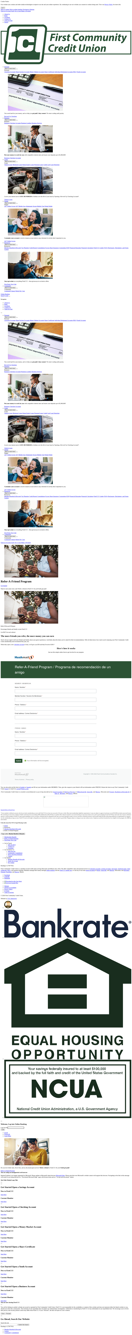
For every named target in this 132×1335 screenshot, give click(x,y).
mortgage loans (122, 869)
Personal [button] (6, 67)
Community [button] (7, 286)
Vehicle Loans (8, 164)
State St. (57, 793)
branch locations (58, 792)
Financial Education (75, 248)
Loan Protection (54, 164)
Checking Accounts (9, 72)
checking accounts (95, 869)
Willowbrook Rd (81, 792)
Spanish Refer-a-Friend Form (8, 810)
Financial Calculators (87, 248)
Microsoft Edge (60, 1175)
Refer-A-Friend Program (11, 838)
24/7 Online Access (9, 206)
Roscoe (70, 793)
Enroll (6, 1133)
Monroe (98, 792)
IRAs (9, 870)
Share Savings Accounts (23, 72)
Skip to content (5, 9)
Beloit (98, 870)
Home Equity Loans (28, 164)
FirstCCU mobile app (66, 870)
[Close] (17, 203)
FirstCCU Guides (99, 248)
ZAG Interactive (12, 898)
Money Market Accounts (37, 72)
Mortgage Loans (17, 164)
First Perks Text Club (10, 840)
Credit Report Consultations (37, 248)
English (22, 787)
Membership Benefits (10, 837)
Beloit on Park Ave (69, 792)
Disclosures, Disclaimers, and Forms (118, 248)
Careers (6, 249)
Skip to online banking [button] (16, 9)
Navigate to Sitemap (28, 9)
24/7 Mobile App (20, 206)
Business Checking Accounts (12, 123)
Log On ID (4, 1127)
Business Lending (26, 123)
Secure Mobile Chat (38, 206)
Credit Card (46, 164)
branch (7, 789)
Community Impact (9, 291)
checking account (19, 644)
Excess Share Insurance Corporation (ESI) (57, 248)
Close (2, 1313)
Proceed (8, 1313)
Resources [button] (7, 243)
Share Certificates (49, 72)
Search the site (5, 1323)
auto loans (114, 869)
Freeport (111, 792)
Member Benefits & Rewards (12, 248)
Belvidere (62, 793)
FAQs (105, 248)
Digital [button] (6, 201)
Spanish (28, 787)
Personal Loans (38, 164)
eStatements (29, 206)
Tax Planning (25, 248)
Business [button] (6, 118)
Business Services (37, 123)
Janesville (89, 792)
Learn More (7, 1136)
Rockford (9, 872)
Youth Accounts (81, 72)
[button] (5, 294)
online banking (50, 870)
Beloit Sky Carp (20, 291)
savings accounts (106, 869)
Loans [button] (6, 159)
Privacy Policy (109, 4)
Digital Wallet (48, 206)
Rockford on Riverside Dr (122, 792)
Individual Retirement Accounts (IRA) (65, 72)
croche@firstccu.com (22, 789)
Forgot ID (7, 1134)
